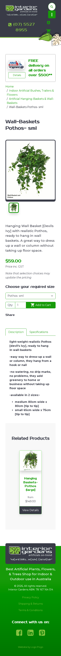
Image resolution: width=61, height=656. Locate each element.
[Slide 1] (13, 208)
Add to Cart (43, 305)
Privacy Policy (30, 597)
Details (17, 75)
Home (9, 86)
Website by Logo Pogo (30, 647)
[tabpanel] (30, 379)
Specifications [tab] (38, 332)
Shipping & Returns (30, 603)
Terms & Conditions (30, 610)
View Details (30, 510)
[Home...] (21, 10)
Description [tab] (16, 332)
